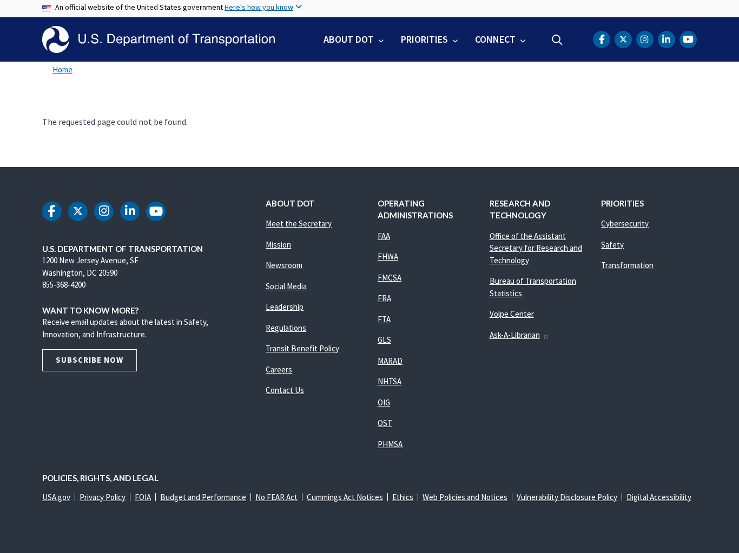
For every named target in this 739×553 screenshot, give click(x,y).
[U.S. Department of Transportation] (158, 39)
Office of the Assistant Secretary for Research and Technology (536, 248)
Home (62, 69)
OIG (384, 402)
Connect (495, 39)
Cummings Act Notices (345, 497)
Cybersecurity (625, 223)
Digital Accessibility (658, 497)
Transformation (627, 265)
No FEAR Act (276, 497)
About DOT (349, 39)
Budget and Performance (203, 497)
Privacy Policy (103, 497)
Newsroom (284, 265)
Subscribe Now (89, 360)
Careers (279, 369)
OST (385, 423)
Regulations (286, 328)
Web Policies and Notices (465, 497)
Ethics (402, 497)
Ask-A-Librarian (515, 335)
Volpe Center (512, 314)
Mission (278, 244)
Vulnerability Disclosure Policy (567, 497)
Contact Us (285, 390)
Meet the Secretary (299, 223)
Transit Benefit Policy (302, 348)
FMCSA (389, 277)
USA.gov (56, 497)
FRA (384, 298)
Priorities (424, 39)
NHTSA (389, 381)
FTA (384, 319)
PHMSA (390, 444)
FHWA (388, 256)
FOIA (143, 497)
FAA (384, 236)
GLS (384, 340)
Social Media (286, 286)
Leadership (284, 307)
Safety (612, 244)
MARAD (390, 361)
